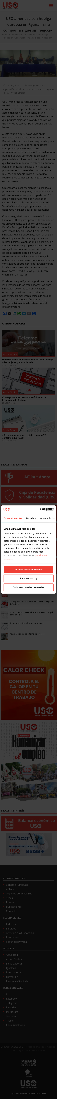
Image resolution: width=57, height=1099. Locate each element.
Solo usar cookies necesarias (28, 587)
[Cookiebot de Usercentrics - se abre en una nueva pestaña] (41, 510)
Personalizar (26, 578)
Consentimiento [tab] (12, 518)
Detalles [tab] (31, 518)
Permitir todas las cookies (28, 569)
